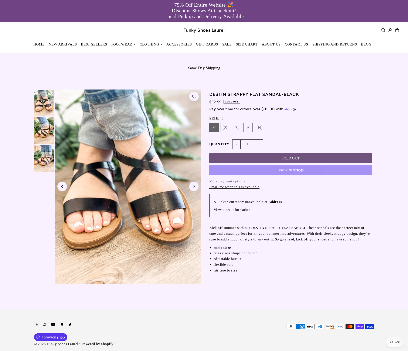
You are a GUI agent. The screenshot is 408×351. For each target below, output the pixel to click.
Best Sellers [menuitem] (94, 44)
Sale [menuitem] (227, 44)
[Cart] (397, 30)
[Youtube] (53, 324)
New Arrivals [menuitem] (63, 44)
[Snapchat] (62, 324)
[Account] (390, 30)
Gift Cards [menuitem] (207, 44)
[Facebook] (37, 324)
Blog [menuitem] (366, 44)
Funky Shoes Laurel (204, 30)
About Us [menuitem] (271, 44)
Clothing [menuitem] (149, 44)
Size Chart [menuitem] (247, 44)
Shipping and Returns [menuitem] (334, 44)
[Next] (194, 186)
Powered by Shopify (98, 344)
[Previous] (62, 186)
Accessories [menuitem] (179, 44)
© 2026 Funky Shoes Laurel (56, 344)
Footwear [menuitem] (121, 44)
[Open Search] (383, 30)
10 (259, 127)
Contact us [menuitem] (296, 44)
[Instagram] (44, 324)
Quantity (219, 144)
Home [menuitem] (38, 44)
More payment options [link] (227, 181)
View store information (232, 210)
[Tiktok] (70, 324)
